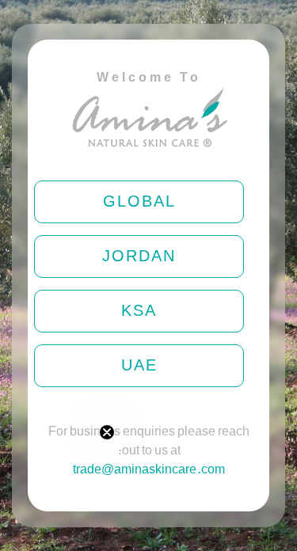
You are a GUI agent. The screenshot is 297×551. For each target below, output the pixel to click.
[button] (53, 486)
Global (139, 202)
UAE (139, 365)
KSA (139, 311)
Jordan (139, 256)
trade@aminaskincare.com (149, 470)
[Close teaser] (107, 432)
